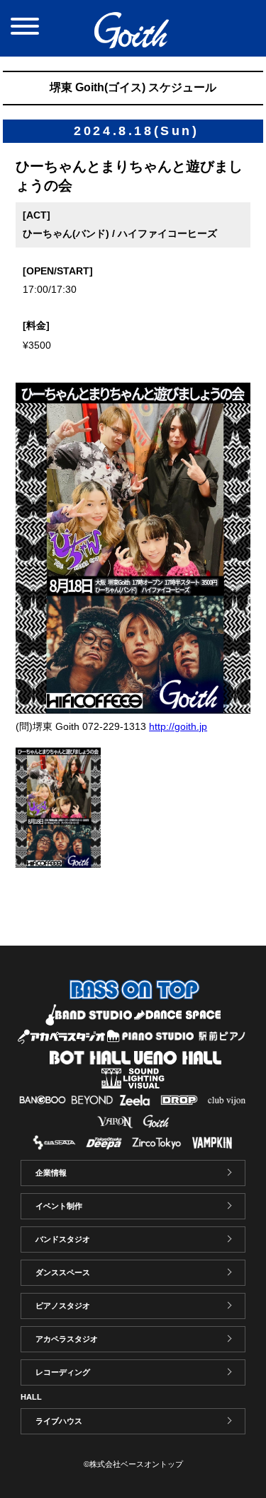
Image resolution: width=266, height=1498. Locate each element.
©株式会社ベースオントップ (133, 1464)
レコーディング (62, 1372)
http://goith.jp (178, 726)
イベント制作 (58, 1206)
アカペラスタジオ (66, 1339)
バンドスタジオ (62, 1239)
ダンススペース (62, 1272)
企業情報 (51, 1172)
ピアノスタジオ (62, 1305)
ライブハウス (58, 1421)
